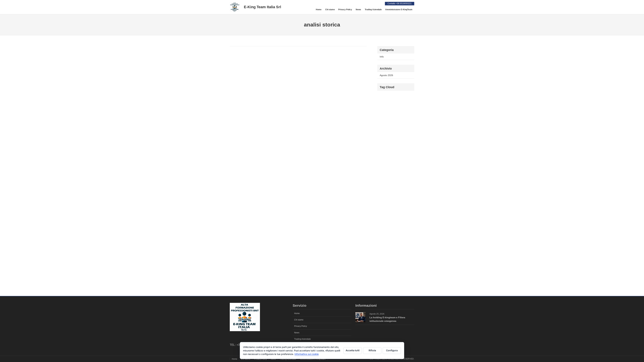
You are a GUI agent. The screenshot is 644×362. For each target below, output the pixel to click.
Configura (392, 350)
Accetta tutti (353, 350)
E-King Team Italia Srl (262, 7)
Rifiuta (372, 350)
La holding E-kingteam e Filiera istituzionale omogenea (387, 319)
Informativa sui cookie (306, 354)
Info (382, 56)
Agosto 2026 (386, 75)
